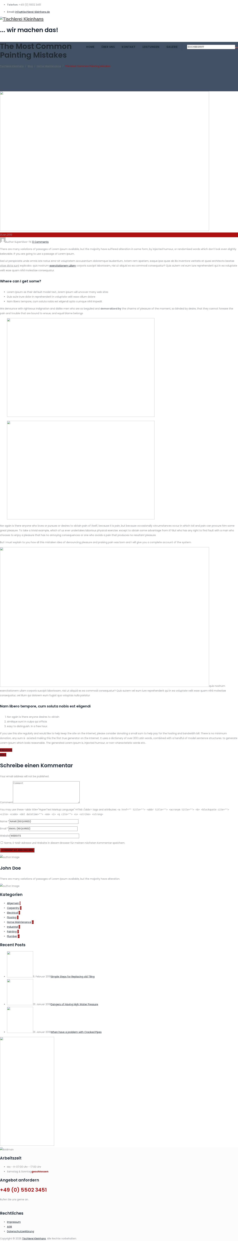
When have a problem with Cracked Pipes (76, 1032)
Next (3, 754)
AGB (9, 1226)
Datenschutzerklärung (20, 1231)
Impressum (14, 1222)
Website (5, 835)
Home (90, 47)
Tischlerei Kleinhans (34, 1238)
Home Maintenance (19, 922)
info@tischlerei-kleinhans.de (32, 12)
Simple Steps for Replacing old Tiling (73, 976)
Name (3, 821)
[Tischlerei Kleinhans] (119, 19)
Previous (6, 750)
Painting (12, 931)
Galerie (172, 47)
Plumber (12, 936)
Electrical (12, 912)
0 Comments (40, 242)
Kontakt (129, 47)
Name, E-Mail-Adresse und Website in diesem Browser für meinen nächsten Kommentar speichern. (64, 843)
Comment (6, 802)
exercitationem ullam (62, 265)
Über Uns (108, 47)
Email (3, 828)
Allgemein (13, 903)
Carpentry (13, 908)
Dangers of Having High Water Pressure (74, 1004)
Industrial (12, 927)
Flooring (11, 917)
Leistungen (151, 47)
